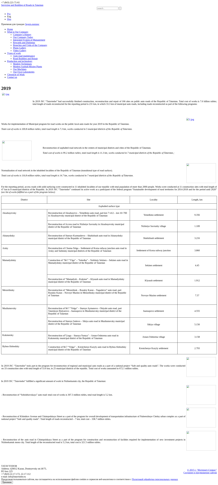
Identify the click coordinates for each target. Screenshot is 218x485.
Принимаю (7, 482)
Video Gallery (19, 50)
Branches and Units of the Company (30, 45)
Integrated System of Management (29, 40)
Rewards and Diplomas (24, 42)
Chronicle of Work (16, 74)
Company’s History (22, 34)
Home (10, 29)
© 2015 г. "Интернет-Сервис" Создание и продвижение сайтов (200, 471)
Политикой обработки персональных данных (155, 479)
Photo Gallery (19, 48)
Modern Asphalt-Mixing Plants (27, 66)
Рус (9, 14)
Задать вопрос (32, 24)
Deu (9, 19)
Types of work (14, 53)
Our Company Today (23, 37)
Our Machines (19, 69)
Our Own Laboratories (23, 72)
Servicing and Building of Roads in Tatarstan (22, 5)
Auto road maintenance (24, 56)
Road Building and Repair (25, 58)
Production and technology (19, 61)
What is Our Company (17, 32)
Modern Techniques (22, 64)
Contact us (12, 77)
